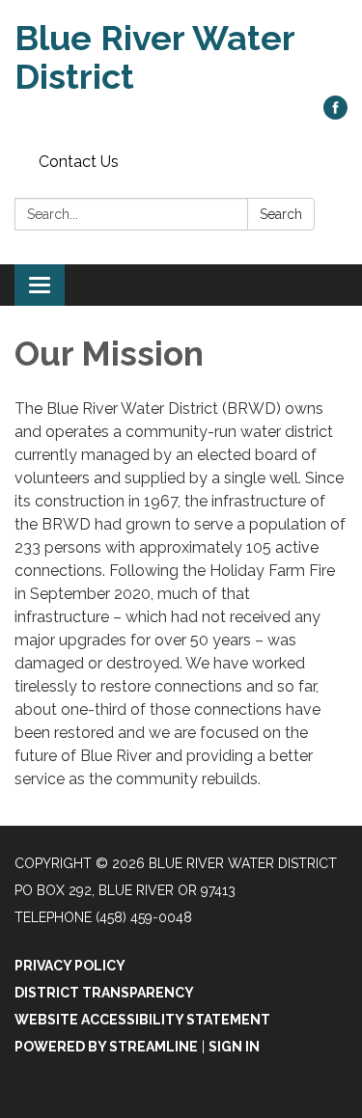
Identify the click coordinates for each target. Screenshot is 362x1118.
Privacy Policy (69, 965)
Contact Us (79, 161)
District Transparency (104, 992)
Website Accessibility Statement (142, 1019)
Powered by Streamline (106, 1046)
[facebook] (335, 114)
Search (281, 214)
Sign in (234, 1046)
